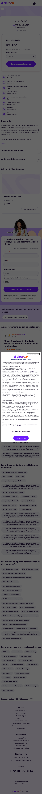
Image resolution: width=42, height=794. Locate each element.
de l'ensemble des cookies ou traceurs (23, 371)
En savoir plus (6, 417)
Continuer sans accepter (33, 354)
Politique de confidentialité (29, 424)
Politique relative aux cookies (13, 425)
